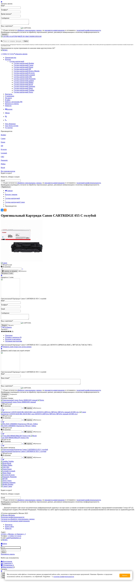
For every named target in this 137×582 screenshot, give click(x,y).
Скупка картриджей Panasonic (25, 79)
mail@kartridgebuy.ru (13, 538)
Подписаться (6, 187)
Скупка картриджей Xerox (23, 92)
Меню (7, 113)
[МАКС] (4, 50)
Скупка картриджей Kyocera (24, 73)
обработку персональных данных (29, 30)
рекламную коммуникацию (55, 30)
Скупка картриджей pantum (24, 81)
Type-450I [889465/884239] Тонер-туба (15, 438)
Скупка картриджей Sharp (23, 88)
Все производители (8, 171)
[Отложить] (2, 410)
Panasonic (4, 160)
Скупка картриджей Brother (24, 63)
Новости (8, 106)
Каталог (8, 59)
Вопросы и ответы (12, 104)
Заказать (4, 34)
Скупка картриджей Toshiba (24, 90)
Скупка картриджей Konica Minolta (26, 71)
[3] (6, 331)
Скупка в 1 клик (7, 273)
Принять (124, 575)
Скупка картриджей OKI (23, 77)
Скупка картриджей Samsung (24, 86)
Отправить (5, 394)
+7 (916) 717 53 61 (7, 54)
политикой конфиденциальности (89, 30)
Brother (3, 135)
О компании (9, 96)
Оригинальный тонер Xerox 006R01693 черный (18, 402)
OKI (2, 157)
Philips (3, 164)
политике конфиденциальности (64, 576)
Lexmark (4, 153)
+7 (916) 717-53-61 (14, 536)
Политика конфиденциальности (12, 517)
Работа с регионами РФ (13, 102)
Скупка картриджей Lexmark (24, 75)
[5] (10, 331)
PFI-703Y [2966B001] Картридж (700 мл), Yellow (18, 426)
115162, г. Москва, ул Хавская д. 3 (13, 534)
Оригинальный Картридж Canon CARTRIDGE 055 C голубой (23, 451)
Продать (4, 325)
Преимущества (10, 57)
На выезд (8, 98)
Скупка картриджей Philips (23, 82)
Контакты (8, 94)
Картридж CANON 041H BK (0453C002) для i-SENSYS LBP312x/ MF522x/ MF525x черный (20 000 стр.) (39, 414)
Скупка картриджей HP (22, 69)
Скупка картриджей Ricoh (23, 84)
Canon (3, 138)
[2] (4, 331)
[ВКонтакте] (2, 210)
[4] (8, 331)
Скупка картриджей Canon (23, 65)
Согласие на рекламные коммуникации (15, 521)
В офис (7, 100)
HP (2, 146)
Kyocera (4, 149)
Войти (4, 552)
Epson (3, 142)
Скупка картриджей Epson (23, 67)
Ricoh (3, 167)
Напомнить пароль (8, 554)
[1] (2, 331)
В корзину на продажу (10, 271)
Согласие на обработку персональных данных (18, 519)
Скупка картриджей (16, 61)
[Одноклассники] (5, 210)
